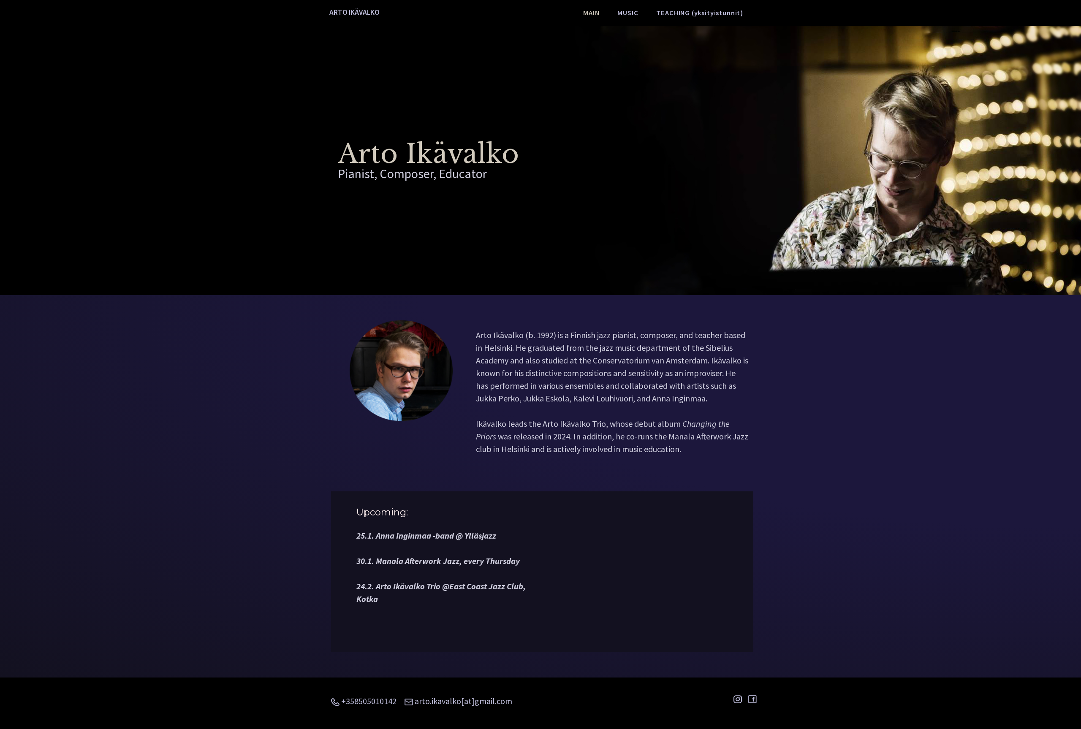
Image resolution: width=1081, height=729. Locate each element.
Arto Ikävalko (354, 12)
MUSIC (627, 12)
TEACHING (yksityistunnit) (699, 12)
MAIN (591, 12)
